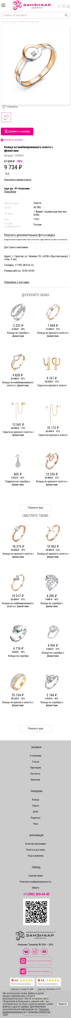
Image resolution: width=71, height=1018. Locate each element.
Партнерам (35, 767)
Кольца (35, 799)
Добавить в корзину (19, 131)
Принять (62, 1004)
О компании (35, 755)
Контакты (35, 773)
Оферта (35, 887)
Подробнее (10, 191)
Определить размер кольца (17, 179)
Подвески (35, 817)
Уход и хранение (36, 855)
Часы (35, 823)
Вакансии (35, 779)
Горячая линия (36, 875)
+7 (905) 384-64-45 (36, 894)
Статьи (35, 761)
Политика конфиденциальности (35, 881)
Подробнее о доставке (16, 282)
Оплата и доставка (35, 849)
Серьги (35, 805)
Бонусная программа (35, 843)
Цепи (35, 811)
